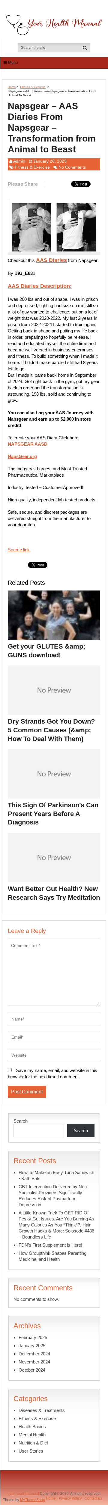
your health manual (23, 1493)
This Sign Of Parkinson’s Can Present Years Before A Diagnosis (53, 813)
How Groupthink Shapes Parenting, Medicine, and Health (53, 1256)
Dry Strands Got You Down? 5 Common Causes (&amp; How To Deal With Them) (51, 730)
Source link (19, 549)
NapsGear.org (22, 456)
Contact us (93, 1498)
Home (12, 87)
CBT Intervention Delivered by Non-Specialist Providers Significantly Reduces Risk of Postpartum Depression (53, 1195)
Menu (13, 62)
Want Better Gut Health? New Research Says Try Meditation (54, 893)
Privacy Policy (70, 1498)
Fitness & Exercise (33, 87)
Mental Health (32, 1434)
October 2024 (32, 1370)
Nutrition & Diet (33, 1442)
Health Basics (32, 1426)
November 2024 (34, 1361)
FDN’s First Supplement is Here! (50, 1245)
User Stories (31, 1451)
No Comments (72, 167)
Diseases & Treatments (42, 1410)
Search (21, 1120)
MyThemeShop (32, 1500)
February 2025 (33, 1337)
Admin (19, 161)
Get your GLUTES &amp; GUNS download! (46, 651)
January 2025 (32, 1345)
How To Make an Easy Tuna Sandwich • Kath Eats (56, 1175)
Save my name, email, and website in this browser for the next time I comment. (52, 1073)
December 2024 (34, 1353)
